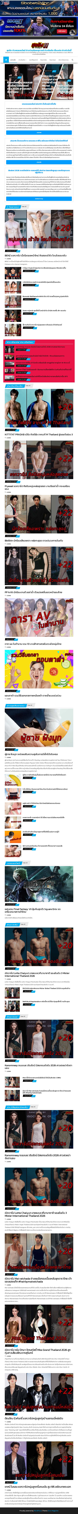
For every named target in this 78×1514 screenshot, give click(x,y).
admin (11, 96)
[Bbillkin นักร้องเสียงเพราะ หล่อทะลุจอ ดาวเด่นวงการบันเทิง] (39, 514)
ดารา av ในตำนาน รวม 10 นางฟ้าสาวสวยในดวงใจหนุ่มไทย (33, 644)
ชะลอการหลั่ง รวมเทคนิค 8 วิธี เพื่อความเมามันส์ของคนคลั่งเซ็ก (43, 817)
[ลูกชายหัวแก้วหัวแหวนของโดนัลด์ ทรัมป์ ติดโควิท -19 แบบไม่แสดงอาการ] (9, 357)
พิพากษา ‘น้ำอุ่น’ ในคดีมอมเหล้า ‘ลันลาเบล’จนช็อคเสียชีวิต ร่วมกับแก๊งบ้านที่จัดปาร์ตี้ (43, 369)
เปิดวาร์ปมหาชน (63, 60)
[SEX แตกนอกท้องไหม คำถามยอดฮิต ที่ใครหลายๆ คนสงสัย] (13, 851)
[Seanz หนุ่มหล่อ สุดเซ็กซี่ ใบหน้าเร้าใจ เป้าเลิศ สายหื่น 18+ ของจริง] (13, 315)
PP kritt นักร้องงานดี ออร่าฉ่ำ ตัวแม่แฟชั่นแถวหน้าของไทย (33, 592)
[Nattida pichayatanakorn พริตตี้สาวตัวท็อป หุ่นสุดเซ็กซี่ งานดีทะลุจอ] (12, 1006)
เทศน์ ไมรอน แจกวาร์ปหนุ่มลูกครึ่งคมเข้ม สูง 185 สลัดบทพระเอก (38, 1487)
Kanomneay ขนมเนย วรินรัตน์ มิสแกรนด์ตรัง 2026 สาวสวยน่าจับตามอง (19, 87)
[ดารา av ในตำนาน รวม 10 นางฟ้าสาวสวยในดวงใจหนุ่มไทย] (39, 617)
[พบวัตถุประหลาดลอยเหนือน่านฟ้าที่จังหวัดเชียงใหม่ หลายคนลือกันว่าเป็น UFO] (9, 378)
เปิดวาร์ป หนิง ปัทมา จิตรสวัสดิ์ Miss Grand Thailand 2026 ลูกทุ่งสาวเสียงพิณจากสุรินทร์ (38, 1351)
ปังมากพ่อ (43, 60)
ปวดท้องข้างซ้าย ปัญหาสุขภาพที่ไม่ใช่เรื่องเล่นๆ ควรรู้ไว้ (41, 831)
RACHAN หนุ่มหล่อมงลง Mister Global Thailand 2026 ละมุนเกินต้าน (46, 988)
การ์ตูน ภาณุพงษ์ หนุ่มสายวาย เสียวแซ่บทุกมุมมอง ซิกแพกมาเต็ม (44, 268)
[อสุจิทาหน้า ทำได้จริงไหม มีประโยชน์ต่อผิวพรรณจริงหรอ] (13, 808)
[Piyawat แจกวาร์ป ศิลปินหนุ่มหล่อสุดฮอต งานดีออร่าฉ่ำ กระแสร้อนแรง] (39, 459)
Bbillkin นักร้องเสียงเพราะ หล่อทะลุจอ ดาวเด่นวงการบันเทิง (34, 540)
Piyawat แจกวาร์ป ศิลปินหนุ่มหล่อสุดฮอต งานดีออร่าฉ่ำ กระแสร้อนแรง (37, 487)
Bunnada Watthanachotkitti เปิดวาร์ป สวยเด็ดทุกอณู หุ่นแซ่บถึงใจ (46, 296)
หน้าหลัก (13, 60)
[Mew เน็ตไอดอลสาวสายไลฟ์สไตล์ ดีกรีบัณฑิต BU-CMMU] (12, 1082)
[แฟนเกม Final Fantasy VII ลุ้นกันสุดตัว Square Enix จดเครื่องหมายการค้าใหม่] (39, 884)
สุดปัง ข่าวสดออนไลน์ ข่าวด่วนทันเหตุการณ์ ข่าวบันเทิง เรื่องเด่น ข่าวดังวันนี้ (39, 50)
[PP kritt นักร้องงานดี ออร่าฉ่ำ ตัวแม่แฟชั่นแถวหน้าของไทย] (39, 566)
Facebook (71, 38)
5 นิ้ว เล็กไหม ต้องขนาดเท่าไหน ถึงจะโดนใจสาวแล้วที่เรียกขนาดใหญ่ (45, 789)
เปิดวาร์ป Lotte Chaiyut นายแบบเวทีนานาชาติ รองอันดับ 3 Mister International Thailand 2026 (54, 84)
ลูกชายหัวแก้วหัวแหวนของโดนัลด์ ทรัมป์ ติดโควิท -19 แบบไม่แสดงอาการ (40, 356)
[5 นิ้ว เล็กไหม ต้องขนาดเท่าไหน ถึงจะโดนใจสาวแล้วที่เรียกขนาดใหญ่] (13, 794)
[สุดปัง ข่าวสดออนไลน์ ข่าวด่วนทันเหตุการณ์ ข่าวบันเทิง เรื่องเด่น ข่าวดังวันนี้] (6, 60)
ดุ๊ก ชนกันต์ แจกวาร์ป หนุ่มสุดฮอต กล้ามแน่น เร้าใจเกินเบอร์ (42, 324)
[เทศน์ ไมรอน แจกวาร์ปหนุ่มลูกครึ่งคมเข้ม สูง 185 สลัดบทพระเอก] (39, 1460)
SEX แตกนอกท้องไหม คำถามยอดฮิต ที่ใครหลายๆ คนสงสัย (42, 846)
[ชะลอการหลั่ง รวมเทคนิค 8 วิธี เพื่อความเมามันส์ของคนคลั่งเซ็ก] (13, 822)
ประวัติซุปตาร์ (33, 60)
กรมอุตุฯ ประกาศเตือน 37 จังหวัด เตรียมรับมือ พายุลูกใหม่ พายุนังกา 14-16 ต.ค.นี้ (43, 362)
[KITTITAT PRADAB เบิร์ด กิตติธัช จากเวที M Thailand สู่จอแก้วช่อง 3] (39, 408)
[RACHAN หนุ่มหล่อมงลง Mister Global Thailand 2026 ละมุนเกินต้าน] (12, 993)
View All (24, 207)
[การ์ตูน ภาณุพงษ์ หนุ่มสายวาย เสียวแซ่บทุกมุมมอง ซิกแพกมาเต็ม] (13, 273)
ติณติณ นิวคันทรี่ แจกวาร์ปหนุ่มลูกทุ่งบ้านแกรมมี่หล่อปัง (34, 1418)
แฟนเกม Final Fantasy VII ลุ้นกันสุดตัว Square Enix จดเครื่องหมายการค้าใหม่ (32, 910)
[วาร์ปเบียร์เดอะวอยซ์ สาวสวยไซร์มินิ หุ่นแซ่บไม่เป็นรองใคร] (13, 287)
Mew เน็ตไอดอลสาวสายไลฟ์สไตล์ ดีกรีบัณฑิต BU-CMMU (42, 1077)
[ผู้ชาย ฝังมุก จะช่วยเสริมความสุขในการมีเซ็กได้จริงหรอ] (39, 728)
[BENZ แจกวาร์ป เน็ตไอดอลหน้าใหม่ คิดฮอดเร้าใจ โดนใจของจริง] (39, 229)
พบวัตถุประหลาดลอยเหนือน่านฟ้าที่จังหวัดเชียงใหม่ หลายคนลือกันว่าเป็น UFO (42, 376)
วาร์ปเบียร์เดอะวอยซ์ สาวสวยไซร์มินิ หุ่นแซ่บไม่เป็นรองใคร (42, 282)
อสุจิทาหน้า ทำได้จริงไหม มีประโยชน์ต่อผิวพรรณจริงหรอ (41, 803)
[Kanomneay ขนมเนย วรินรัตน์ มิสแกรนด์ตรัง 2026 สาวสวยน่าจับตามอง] (39, 81)
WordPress (37, 1511)
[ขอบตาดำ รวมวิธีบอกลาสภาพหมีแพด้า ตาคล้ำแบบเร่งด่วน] (39, 669)
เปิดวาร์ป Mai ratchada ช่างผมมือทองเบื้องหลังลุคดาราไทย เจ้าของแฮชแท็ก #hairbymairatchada (47, 1092)
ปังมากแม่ (53, 60)
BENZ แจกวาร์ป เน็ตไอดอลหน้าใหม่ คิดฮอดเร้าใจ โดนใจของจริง (36, 255)
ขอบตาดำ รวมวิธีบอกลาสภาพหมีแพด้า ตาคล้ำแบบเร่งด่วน (33, 695)
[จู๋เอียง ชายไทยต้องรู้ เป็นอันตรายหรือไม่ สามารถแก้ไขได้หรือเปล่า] (13, 780)
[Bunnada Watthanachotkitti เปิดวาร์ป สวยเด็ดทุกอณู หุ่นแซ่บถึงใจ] (13, 301)
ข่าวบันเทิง (22, 60)
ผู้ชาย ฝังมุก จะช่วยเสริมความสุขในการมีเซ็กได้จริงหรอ (31, 754)
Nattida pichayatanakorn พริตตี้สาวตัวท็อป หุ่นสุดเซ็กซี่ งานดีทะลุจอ (46, 1001)
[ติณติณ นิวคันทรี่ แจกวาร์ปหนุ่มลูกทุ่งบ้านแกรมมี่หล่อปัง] (39, 1392)
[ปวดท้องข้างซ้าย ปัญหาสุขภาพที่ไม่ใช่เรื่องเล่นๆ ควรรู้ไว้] (13, 837)
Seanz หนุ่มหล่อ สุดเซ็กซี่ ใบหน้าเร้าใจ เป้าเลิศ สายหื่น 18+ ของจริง (44, 310)
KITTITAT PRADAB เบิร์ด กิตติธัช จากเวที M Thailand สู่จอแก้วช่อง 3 (39, 434)
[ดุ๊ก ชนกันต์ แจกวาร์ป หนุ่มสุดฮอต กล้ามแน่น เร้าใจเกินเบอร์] (13, 330)
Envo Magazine (53, 1511)
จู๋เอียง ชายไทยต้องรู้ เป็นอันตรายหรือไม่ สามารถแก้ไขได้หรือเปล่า (44, 775)
